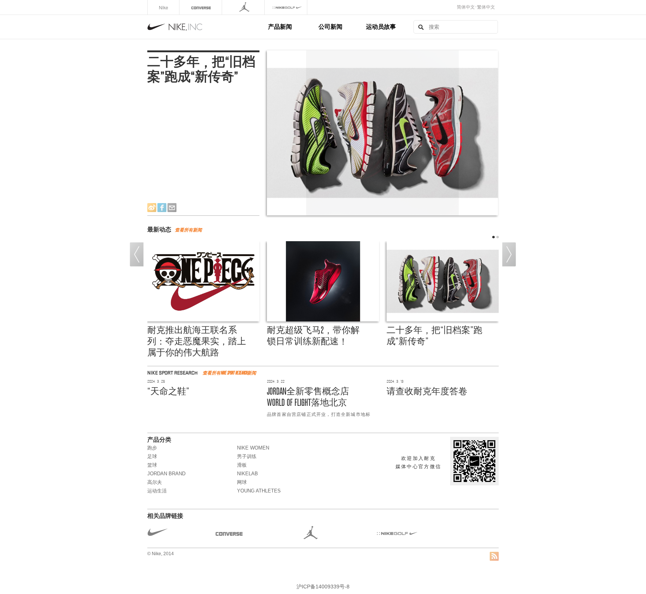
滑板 (242, 465)
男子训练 (246, 456)
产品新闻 (280, 26)
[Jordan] (244, 7)
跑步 (152, 448)
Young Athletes (259, 491)
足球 (152, 456)
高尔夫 (154, 482)
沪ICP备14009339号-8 (323, 587)
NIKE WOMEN (253, 448)
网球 (242, 482)
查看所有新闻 (188, 230)
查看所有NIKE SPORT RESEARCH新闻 (229, 373)
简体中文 (466, 7)
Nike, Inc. (206, 27)
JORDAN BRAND (166, 473)
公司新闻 (330, 26)
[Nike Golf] (286, 7)
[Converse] (201, 7)
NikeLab (247, 473)
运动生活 (157, 491)
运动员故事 (381, 26)
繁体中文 (486, 7)
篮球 (152, 465)
